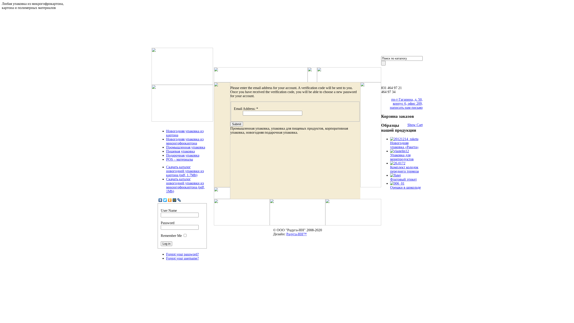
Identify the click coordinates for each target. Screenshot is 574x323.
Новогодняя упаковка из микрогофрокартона (185, 141)
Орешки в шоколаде (405, 187)
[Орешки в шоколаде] (397, 183)
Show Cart (415, 125)
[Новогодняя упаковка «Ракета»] (404, 139)
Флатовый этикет (403, 179)
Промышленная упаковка (185, 147)
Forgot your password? (182, 254)
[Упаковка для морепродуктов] (399, 151)
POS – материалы (179, 159)
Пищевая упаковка (180, 151)
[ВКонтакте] (160, 200)
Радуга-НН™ (296, 234)
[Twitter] (165, 200)
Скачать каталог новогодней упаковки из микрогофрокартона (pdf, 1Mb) (185, 185)
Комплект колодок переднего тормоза (404, 169)
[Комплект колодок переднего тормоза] (397, 163)
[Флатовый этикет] (395, 175)
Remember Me (171, 236)
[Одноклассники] (169, 200)
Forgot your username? (182, 258)
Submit (236, 124)
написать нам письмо (406, 107)
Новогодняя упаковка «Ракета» (404, 145)
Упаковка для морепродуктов (402, 157)
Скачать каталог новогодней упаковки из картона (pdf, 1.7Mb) (185, 171)
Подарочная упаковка (182, 155)
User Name (169, 210)
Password (167, 223)
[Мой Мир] (174, 200)
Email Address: (246, 109)
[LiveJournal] (179, 200)
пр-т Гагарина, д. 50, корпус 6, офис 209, (407, 101)
